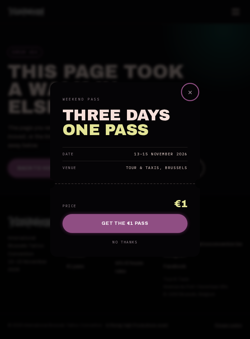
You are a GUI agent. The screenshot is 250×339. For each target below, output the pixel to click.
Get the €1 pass (125, 223)
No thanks (124, 242)
